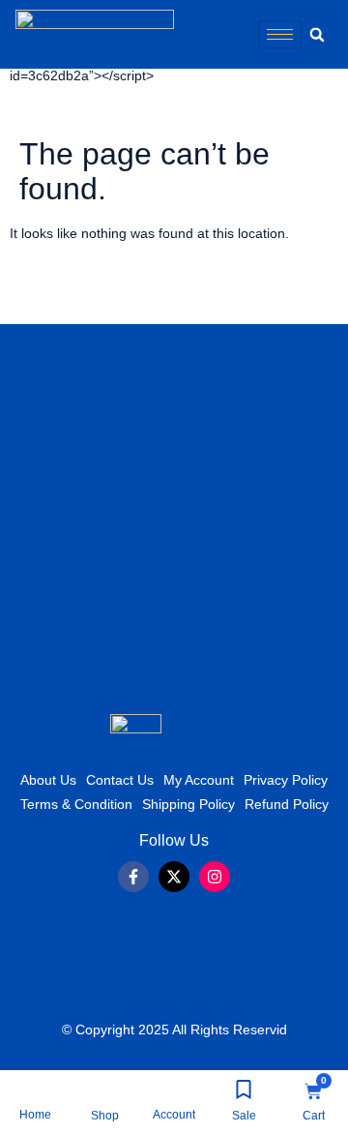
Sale (244, 1115)
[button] (317, 34)
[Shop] (104, 1089)
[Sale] (243, 1089)
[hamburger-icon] (280, 34)
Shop (105, 1115)
